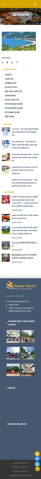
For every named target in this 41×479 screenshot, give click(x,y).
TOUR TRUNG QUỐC (14, 108)
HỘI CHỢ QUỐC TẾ (13, 91)
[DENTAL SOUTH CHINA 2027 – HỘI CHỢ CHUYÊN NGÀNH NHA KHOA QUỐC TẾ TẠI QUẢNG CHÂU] (6, 182)
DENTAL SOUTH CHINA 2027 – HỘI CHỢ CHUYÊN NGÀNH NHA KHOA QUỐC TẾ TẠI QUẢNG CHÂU (24, 183)
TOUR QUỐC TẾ (12, 99)
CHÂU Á (8, 74)
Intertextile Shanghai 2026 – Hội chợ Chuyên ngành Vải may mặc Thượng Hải (25, 157)
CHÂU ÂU (9, 78)
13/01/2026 (17, 222)
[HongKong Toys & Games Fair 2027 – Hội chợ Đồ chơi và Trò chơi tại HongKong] (6, 170)
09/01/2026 (17, 250)
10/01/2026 (17, 237)
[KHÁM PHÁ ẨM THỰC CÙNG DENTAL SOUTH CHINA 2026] (6, 218)
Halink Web (26, 475)
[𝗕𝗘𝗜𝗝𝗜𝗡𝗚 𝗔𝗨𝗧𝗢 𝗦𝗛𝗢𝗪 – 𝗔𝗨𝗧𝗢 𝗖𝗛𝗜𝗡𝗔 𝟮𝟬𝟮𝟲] (6, 258)
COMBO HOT (10, 83)
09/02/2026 (17, 210)
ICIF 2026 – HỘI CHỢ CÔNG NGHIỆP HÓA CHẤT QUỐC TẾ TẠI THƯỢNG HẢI (25, 132)
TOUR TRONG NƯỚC (14, 104)
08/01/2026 (17, 262)
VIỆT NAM (9, 116)
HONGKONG (10, 95)
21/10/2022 (6, 57)
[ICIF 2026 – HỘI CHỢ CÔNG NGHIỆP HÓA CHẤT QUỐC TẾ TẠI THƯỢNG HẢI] (6, 131)
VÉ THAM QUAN (12, 112)
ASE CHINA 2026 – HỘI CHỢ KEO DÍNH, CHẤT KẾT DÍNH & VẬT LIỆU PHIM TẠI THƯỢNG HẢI (24, 144)
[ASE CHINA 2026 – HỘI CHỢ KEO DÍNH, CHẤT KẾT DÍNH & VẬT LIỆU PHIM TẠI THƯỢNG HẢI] (6, 144)
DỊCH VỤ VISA (11, 87)
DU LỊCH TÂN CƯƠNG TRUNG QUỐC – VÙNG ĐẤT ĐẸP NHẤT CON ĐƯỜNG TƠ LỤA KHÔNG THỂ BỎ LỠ (25, 230)
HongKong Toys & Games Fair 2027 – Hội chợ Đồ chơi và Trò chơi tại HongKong (25, 170)
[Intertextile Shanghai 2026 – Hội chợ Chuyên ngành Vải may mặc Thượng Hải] (6, 157)
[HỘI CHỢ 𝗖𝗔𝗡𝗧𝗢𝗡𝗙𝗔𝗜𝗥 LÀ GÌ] (6, 245)
